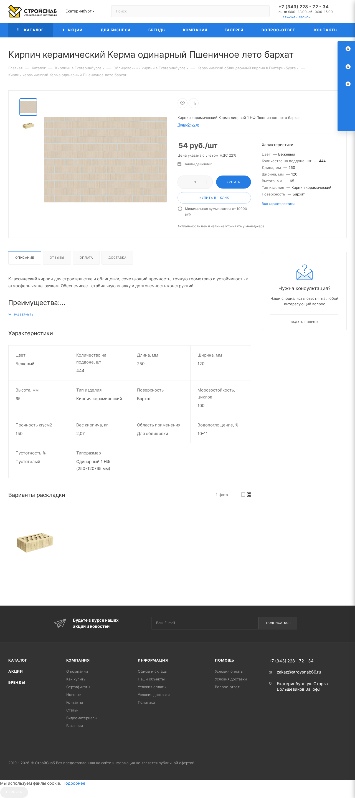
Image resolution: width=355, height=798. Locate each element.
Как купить (75, 679)
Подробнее (73, 783)
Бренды (16, 682)
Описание (24, 258)
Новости (74, 694)
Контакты (74, 702)
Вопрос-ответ (227, 687)
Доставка (117, 258)
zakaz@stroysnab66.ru (299, 672)
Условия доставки (154, 694)
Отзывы (57, 258)
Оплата (86, 258)
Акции (15, 671)
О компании (77, 671)
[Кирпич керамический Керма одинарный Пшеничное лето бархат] (35, 543)
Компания (78, 660)
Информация (153, 660)
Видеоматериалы (81, 718)
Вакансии (74, 725)
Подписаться (278, 623)
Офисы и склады (153, 671)
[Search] (263, 11)
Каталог (17, 660)
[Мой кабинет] (344, 12)
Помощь (224, 660)
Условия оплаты (152, 687)
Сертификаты (78, 687)
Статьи (72, 710)
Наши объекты (151, 679)
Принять (14, 792)
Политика (146, 702)
